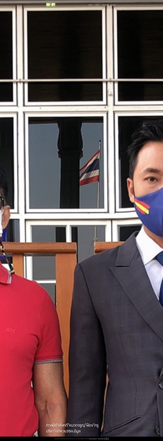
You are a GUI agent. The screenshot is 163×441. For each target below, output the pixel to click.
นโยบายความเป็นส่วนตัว (93, 438)
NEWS (97, 5)
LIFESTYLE (105, 5)
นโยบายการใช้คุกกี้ (101, 438)
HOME (90, 5)
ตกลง (107, 438)
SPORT (113, 5)
